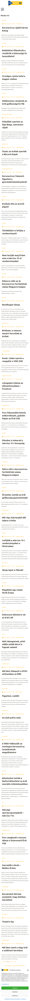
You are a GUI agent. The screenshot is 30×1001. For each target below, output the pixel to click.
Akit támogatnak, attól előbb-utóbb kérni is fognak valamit (13, 644)
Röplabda (4, 510)
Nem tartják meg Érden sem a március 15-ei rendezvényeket (13, 258)
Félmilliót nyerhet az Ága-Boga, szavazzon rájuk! (12, 124)
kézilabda (4, 663)
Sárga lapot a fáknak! (12, 570)
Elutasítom (15, 992)
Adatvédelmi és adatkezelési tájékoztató (15, 965)
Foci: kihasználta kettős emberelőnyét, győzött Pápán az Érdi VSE (14, 415)
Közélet (4, 20)
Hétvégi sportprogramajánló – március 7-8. (13, 813)
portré (3, 634)
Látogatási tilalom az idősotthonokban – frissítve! (12, 386)
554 (6, 961)
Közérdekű (8, 375)
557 (12, 961)
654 (15, 961)
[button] (28, 970)
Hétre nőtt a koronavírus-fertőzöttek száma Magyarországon (15, 472)
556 (10, 961)
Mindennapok (9, 114)
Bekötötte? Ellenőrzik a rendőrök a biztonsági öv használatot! (14, 53)
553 (3, 961)
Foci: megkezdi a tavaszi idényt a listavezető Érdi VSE (14, 840)
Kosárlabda (4, 351)
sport (3, 144)
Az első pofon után (11, 718)
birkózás (4, 323)
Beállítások (15, 995)
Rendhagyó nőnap (11, 305)
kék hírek (4, 43)
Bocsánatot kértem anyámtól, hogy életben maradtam (14, 897)
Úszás (6, 144)
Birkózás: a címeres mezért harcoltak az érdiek (12, 333)
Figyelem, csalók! (10, 696)
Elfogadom (15, 988)
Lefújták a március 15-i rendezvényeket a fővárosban (13, 543)
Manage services (5, 984)
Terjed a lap (8, 921)
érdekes (4, 114)
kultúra (3, 858)
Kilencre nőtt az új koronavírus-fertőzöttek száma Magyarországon (14, 284)
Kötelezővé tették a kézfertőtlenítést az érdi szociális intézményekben (15, 781)
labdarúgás (4, 405)
